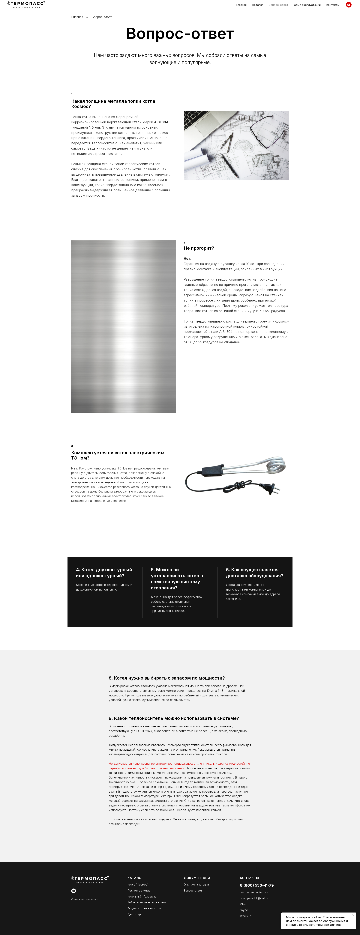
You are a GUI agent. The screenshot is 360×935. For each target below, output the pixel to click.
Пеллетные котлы (139, 890)
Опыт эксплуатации (196, 884)
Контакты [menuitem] (332, 5)
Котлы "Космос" (138, 884)
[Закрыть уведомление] (353, 915)
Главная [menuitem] (241, 5)
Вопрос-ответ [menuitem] (278, 5)
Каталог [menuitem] (257, 5)
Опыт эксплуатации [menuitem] (307, 5)
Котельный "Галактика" (143, 896)
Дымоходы (135, 914)
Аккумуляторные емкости (144, 908)
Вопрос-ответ (193, 890)
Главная (77, 17)
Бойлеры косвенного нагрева (147, 902)
